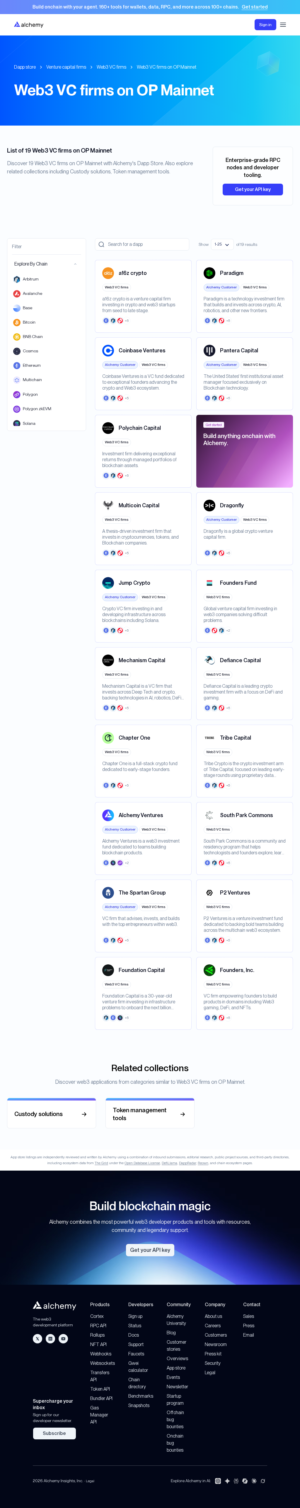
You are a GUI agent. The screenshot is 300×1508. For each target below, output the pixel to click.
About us (213, 1316)
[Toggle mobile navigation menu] (283, 25)
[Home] (28, 24)
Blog (171, 1332)
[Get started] (150, 7)
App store (176, 1368)
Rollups (97, 1335)
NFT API (98, 1344)
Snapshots (138, 1405)
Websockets (102, 1363)
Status (134, 1325)
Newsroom (216, 1344)
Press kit (213, 1354)
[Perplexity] (236, 1481)
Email (248, 1335)
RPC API (98, 1325)
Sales (248, 1316)
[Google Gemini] (227, 1481)
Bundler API (101, 1398)
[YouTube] (63, 1338)
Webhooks (100, 1354)
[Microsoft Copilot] (245, 1481)
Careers (213, 1325)
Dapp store (25, 67)
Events (173, 1377)
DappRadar (187, 1163)
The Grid (101, 1163)
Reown (203, 1163)
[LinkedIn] (50, 1338)
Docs (133, 1335)
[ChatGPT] (218, 1481)
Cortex (97, 1316)
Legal (210, 1372)
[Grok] (262, 1481)
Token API (100, 1389)
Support (136, 1344)
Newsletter (177, 1386)
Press (248, 1325)
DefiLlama (169, 1163)
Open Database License (142, 1163)
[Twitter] (37, 1338)
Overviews (177, 1358)
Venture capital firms (66, 67)
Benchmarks (140, 1396)
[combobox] (222, 244)
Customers (216, 1335)
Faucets (136, 1354)
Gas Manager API (99, 1415)
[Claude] (254, 1481)
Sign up (135, 1316)
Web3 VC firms (111, 67)
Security (213, 1363)
